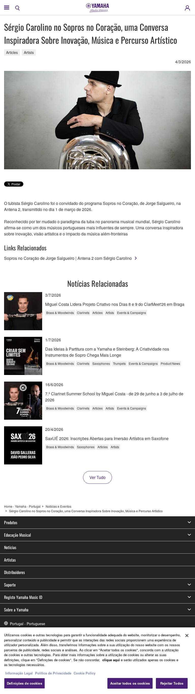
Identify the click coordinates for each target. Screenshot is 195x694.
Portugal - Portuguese (27, 623)
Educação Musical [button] (17, 535)
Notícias (10, 547)
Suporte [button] (10, 585)
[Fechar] (186, 635)
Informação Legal (19, 673)
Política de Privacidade (53, 673)
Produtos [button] (10, 522)
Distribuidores (14, 572)
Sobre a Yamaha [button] (16, 610)
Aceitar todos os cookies (130, 683)
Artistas (10, 560)
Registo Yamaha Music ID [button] (23, 597)
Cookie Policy (84, 673)
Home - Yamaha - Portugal (22, 506)
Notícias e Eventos (58, 506)
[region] (97, 660)
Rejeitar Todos (171, 683)
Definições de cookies (24, 683)
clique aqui (111, 659)
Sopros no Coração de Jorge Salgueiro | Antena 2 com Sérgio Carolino (68, 258)
